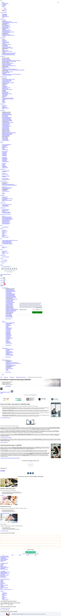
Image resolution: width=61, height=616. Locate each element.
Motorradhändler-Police (9, 352)
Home (3, 2)
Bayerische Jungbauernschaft (6, 59)
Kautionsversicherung (5, 127)
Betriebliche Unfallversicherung (7, 134)
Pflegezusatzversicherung (6, 221)
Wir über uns (4, 230)
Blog (3, 17)
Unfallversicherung (5, 205)
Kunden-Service (2, 583)
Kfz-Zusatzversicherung (6, 32)
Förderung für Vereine (5, 81)
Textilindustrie (4, 159)
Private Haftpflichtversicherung (7, 204)
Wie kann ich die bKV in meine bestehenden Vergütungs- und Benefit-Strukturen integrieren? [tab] (20, 545)
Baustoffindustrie (8, 325)
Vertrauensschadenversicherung (7, 119)
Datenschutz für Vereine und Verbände (8, 82)
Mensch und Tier (2, 202)
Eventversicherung (5, 116)
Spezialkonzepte (4, 14)
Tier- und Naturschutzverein (6, 44)
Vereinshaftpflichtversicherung (6, 21)
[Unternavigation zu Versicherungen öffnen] (7, 287)
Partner (3, 594)
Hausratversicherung (5, 210)
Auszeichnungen (4, 593)
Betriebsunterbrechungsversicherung (7, 122)
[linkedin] (3, 554)
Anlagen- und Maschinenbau (6, 144)
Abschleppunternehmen (5, 170)
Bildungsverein (4, 40)
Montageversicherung (5, 129)
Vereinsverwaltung (5, 94)
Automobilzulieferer (5, 145)
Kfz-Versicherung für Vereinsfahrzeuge (8, 31)
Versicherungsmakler (5, 599)
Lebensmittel (4, 153)
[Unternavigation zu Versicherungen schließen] (2, 320)
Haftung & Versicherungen (6, 87)
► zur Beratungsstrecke (4, 442)
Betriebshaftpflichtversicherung (7, 114)
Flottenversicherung (5, 138)
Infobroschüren (4, 190)
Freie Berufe (4, 163)
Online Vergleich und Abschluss (7, 200)
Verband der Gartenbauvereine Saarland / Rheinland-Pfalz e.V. (11, 74)
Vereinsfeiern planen (5, 83)
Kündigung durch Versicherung (7, 93)
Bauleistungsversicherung (10, 289)
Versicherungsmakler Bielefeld (6, 242)
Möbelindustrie (4, 157)
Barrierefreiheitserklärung (4, 587)
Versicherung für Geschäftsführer (7, 120)
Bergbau (3, 147)
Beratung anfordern (7, 375)
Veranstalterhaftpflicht (5, 23)
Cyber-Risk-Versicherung (6, 123)
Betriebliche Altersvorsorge (6, 131)
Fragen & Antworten (5, 252)
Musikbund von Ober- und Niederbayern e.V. (9, 65)
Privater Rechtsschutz (5, 206)
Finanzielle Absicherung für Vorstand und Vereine (9, 22)
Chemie (3, 148)
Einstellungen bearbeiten (23, 309)
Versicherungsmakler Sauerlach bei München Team (10, 240)
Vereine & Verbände (5, 3)
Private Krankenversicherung (6, 217)
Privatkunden (2, 195)
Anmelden (5, 9)
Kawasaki (3, 211)
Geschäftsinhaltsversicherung (6, 125)
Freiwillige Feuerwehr (5, 42)
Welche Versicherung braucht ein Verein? (8, 79)
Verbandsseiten (4, 15)
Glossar (3, 100)
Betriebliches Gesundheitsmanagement (8, 184)
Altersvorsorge (2, 574)
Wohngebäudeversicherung (6, 212)
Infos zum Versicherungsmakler (7, 80)
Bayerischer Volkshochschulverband (7, 63)
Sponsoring (2, 582)
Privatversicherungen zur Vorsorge (7, 198)
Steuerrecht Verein (5, 88)
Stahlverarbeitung (8, 335)
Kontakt (3, 251)
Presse (3, 236)
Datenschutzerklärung (38, 307)
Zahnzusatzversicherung (6, 220)
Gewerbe (3, 164)
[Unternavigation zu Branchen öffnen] (6, 321)
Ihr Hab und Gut (4, 197)
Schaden (4, 10)
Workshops (4, 99)
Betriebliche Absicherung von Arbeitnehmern (9, 132)
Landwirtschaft (8, 330)
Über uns (3, 5)
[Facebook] (1, 554)
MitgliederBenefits (5, 92)
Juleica (3, 49)
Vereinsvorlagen (4, 95)
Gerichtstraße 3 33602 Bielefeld (2, 470)
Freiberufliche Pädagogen (6, 34)
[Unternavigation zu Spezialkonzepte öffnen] (8, 348)
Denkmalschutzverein (5, 41)
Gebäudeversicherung (9, 301)
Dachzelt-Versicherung (5, 209)
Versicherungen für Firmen (4, 567)
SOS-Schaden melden (5, 256)
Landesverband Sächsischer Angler (7, 71)
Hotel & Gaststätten (5, 174)
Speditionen (4, 176)
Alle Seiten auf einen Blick (6, 266)
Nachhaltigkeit (4, 232)
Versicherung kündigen (5, 191)
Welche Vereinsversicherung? (4, 556)
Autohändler (4, 171)
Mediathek (3, 102)
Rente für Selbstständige (6, 136)
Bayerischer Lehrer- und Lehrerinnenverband (9, 61)
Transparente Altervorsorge (6, 222)
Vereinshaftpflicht (3, 557)
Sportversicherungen (5, 50)
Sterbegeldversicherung (5, 223)
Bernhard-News (4, 235)
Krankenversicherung (3, 572)
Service (3, 6)
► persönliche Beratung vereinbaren (5, 437)
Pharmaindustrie (4, 158)
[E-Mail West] (30, 473)
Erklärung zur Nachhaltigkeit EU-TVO (6, 589)
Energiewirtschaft (5, 151)
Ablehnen (37, 309)
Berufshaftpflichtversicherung (6, 113)
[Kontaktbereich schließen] (58, 2)
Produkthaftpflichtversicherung (7, 117)
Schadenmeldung (3, 255)
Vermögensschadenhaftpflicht (10, 295)
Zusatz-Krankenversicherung (4, 573)
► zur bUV (2, 495)
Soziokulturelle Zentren (5, 72)
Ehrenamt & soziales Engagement (7, 89)
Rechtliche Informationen (4, 585)
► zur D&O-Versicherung (4, 530)
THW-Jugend (4, 73)
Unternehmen (4, 4)
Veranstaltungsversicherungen (6, 30)
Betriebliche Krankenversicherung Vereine (8, 54)
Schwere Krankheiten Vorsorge (7, 219)
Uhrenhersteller (4, 160)
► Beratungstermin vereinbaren (5, 608)
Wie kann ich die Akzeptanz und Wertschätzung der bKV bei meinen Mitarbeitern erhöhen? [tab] (19, 547)
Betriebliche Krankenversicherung (7, 133)
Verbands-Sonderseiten (3, 558)
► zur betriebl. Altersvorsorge (4, 513)
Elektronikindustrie (5, 149)
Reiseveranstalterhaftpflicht (6, 118)
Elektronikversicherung (5, 28)
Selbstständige (4, 166)
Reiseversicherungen (3, 577)
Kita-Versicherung (5, 46)
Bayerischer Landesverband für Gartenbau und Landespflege (11, 60)
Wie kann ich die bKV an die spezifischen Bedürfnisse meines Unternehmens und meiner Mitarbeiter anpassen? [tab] (23, 536)
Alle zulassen (37, 312)
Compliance (2, 580)
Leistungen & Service (5, 16)
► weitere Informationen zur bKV (5, 417)
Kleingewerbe (4, 165)
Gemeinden (4, 36)
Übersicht (3, 85)
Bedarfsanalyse (4, 183)
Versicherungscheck (8, 318)
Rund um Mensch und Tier (4, 575)
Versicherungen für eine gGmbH (7, 51)
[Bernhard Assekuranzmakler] (9, 273)
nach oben (1, 591)
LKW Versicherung (5, 139)
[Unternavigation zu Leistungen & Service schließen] (2, 373)
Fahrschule (4, 173)
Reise (3, 201)
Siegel (3, 247)
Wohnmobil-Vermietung (6, 179)
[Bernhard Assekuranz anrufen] (28, 473)
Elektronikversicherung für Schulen (7, 47)
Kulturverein (4, 43)
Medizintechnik (4, 154)
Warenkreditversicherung (6, 130)
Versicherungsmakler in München (7, 243)
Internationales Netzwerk (6, 188)
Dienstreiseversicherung (5, 135)
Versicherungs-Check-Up (4, 559)
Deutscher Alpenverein (5, 67)
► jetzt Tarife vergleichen (51, 614)
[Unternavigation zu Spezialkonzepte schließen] (2, 358)
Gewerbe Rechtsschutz (5, 126)
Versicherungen (4, 105)
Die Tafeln (3, 68)
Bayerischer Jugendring (5, 58)
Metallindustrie (4, 155)
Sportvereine (4, 90)
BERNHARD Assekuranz (5, 579)
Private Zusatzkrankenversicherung (7, 218)
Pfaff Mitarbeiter (4, 199)
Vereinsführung (4, 86)
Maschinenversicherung (5, 128)
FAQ (3, 263)
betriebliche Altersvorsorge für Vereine (8, 53)
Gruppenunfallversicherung (6, 26)
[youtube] (5, 554)
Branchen (3, 106)
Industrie (7, 340)
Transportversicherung (5, 140)
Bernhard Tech (4, 186)
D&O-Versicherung (5, 115)
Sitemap (3, 101)
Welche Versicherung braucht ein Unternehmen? (9, 185)
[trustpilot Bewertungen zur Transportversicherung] (30, 552)
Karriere (3, 234)
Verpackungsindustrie (5, 161)
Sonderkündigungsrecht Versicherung (8, 98)
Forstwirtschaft (4, 152)
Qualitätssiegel (4, 96)
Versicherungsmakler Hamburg (7, 241)
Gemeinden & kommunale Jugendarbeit (8, 35)
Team (3, 233)
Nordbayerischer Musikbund (6, 64)
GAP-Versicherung (5, 137)
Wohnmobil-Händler (5, 178)
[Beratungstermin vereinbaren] (33, 473)
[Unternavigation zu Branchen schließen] (2, 346)
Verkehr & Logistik (5, 167)
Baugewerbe (4, 146)
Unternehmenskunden (4, 563)
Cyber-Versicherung (5, 25)
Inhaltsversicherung (5, 27)
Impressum (2, 586)
